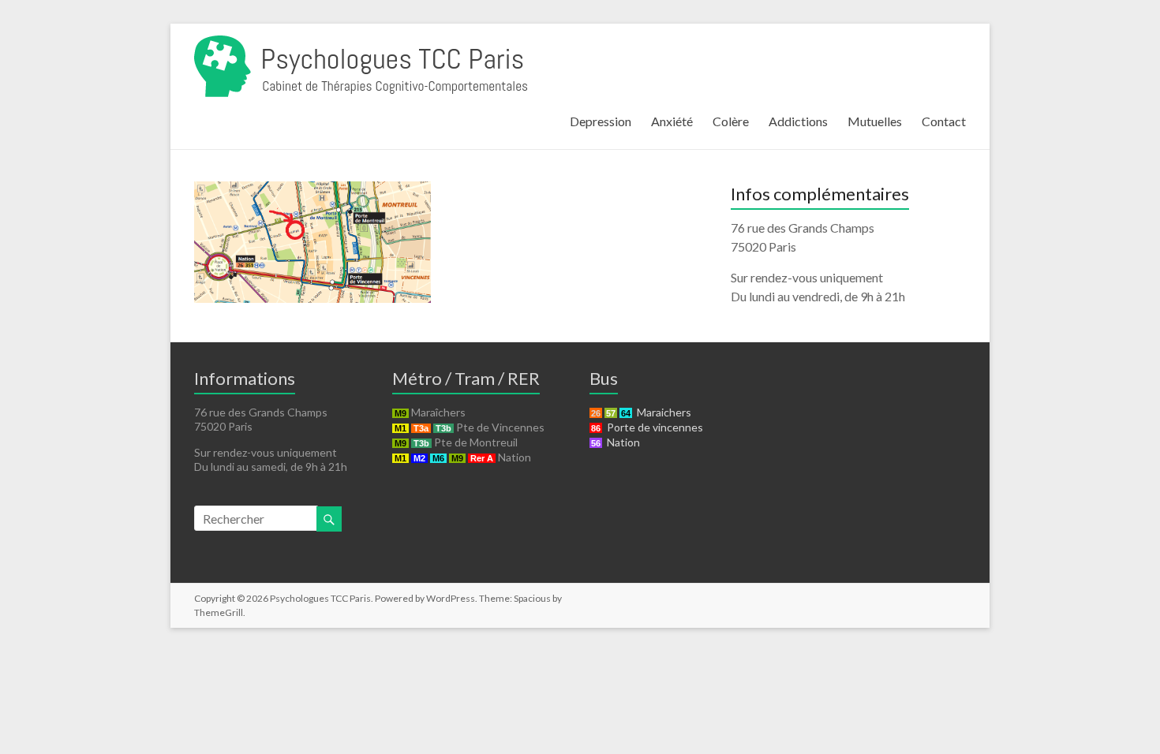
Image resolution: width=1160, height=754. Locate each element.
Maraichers (661, 412)
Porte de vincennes (652, 427)
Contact (944, 121)
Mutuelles (875, 121)
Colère (731, 121)
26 (596, 413)
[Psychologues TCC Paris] (361, 42)
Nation (621, 442)
